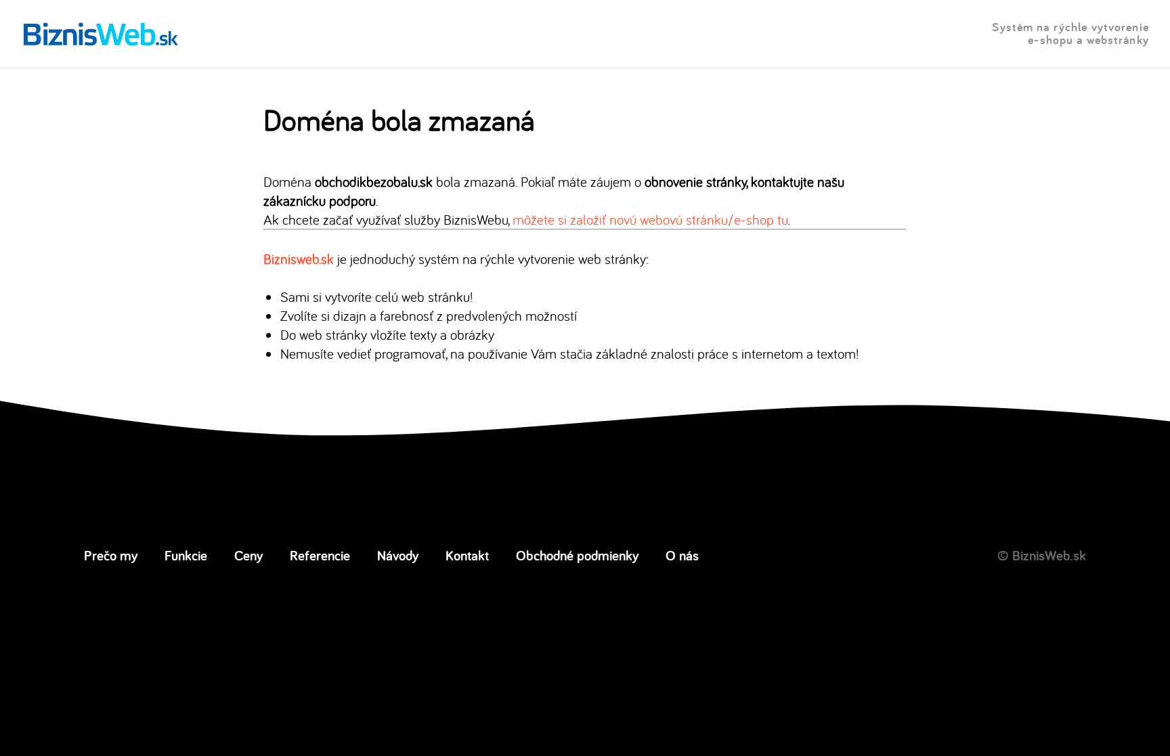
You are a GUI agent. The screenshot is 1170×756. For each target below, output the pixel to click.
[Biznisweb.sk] (101, 33)
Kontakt (467, 555)
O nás (682, 555)
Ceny (248, 555)
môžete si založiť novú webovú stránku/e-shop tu (650, 219)
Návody (397, 555)
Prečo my (110, 555)
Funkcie (186, 555)
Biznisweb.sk (298, 258)
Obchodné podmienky (577, 555)
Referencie (320, 555)
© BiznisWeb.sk (1041, 555)
